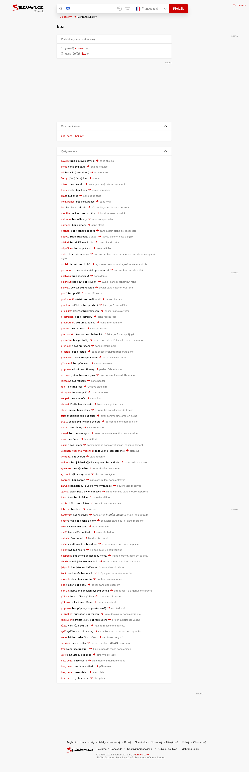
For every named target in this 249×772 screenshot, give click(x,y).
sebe (64, 637)
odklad (65, 242)
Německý (115, 742)
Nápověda (116, 748)
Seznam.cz (239, 5)
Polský (185, 742)
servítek (65, 643)
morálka (65, 213)
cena (64, 166)
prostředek (67, 316)
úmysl (64, 433)
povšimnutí (67, 299)
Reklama (101, 748)
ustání (64, 444)
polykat (65, 287)
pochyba (66, 275)
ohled (64, 254)
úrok (63, 439)
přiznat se (66, 613)
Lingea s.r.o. (142, 754)
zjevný (64, 491)
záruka (65, 485)
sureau (80, 48)
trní (63, 648)
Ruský (127, 742)
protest (65, 328)
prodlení (66, 305)
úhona (64, 427)
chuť (63, 195)
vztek (64, 654)
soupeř (65, 398)
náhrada (66, 219)
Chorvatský (199, 742)
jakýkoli (65, 567)
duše (64, 544)
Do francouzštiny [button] (87, 16)
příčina (65, 596)
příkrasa (66, 602)
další (64, 532)
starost (65, 404)
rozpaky (65, 380)
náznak (65, 230)
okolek (65, 264)
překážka (66, 340)
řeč (63, 386)
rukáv (64, 503)
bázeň (64, 520)
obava (64, 236)
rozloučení (67, 619)
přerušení (66, 345)
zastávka (66, 514)
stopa (64, 409)
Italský (102, 742)
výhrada (65, 456)
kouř (63, 573)
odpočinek (67, 248)
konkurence (68, 201)
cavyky (65, 160)
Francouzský (87, 742)
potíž (64, 293)
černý (64, 178)
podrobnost (67, 270)
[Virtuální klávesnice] (128, 8)
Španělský (141, 742)
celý (63, 526)
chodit (64, 561)
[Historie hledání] (120, 8)
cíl (62, 172)
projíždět (66, 310)
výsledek (66, 468)
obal (63, 584)
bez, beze (66, 135)
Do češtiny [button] (66, 16)
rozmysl (65, 375)
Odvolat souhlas (167, 748)
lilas (83, 53)
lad (63, 207)
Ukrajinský (172, 742)
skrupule (66, 392)
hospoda (66, 555)
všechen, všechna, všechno (77, 450)
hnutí (64, 189)
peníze (65, 590)
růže (63, 625)
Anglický (71, 742)
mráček (65, 578)
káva (64, 497)
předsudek (67, 334)
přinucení (66, 363)
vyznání (65, 474)
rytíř (63, 631)
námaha (66, 224)
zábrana (66, 479)
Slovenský (156, 742)
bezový (79, 135)
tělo (63, 415)
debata (65, 538)
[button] (114, 126)
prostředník (67, 322)
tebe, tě (65, 509)
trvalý (64, 421)
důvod (64, 184)
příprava (66, 369)
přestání (66, 351)
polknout (66, 281)
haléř (64, 549)
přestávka (66, 357)
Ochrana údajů (190, 748)
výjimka (65, 462)
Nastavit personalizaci (139, 748)
